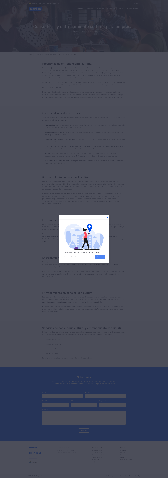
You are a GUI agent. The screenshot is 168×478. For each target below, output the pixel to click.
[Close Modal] (107, 217)
